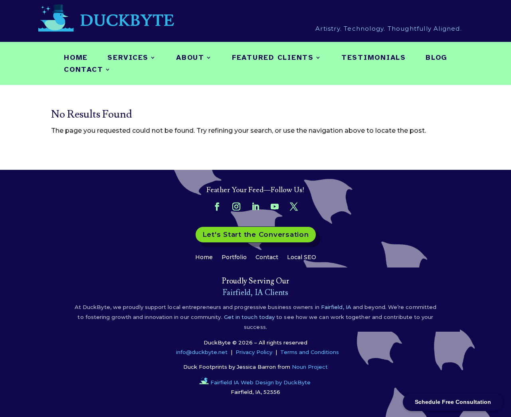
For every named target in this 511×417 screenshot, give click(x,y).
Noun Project (310, 367)
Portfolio (234, 257)
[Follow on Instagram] (236, 206)
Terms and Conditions (309, 352)
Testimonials (373, 58)
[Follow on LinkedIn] (255, 206)
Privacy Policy (254, 352)
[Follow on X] (294, 206)
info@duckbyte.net (202, 352)
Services (128, 58)
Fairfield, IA (336, 307)
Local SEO (301, 257)
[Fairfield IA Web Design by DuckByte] (204, 382)
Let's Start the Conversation (255, 234)
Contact (83, 70)
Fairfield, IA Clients (256, 292)
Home (76, 58)
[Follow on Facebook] (217, 206)
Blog (436, 58)
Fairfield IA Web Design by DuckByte (260, 382)
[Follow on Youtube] (275, 206)
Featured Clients (273, 58)
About (190, 58)
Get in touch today (248, 317)
